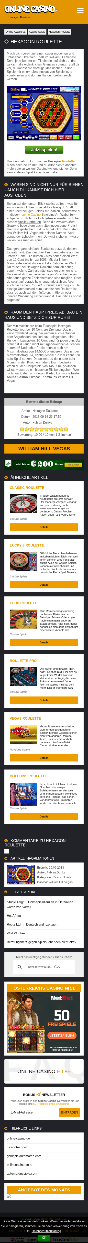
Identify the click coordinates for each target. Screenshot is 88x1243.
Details (44, 527)
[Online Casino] (28, 9)
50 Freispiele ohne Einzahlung (51, 1103)
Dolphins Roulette (28, 776)
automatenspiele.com (22, 1173)
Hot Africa (14, 916)
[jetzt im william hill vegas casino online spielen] (44, 150)
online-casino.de (18, 1138)
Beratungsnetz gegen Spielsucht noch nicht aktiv (41, 942)
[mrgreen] (44, 469)
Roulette (68, 161)
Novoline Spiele (20, 749)
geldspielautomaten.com (24, 1156)
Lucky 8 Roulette (27, 545)
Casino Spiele (18, 518)
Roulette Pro (23, 661)
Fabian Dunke (56, 872)
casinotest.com (18, 1147)
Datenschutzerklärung (46, 1231)
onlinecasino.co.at (20, 1165)
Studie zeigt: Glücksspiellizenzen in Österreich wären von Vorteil (40, 904)
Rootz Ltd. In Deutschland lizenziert (32, 924)
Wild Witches (16, 933)
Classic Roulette (27, 488)
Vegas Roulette (25, 718)
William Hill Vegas (44, 448)
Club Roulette (24, 603)
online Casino (31, 214)
